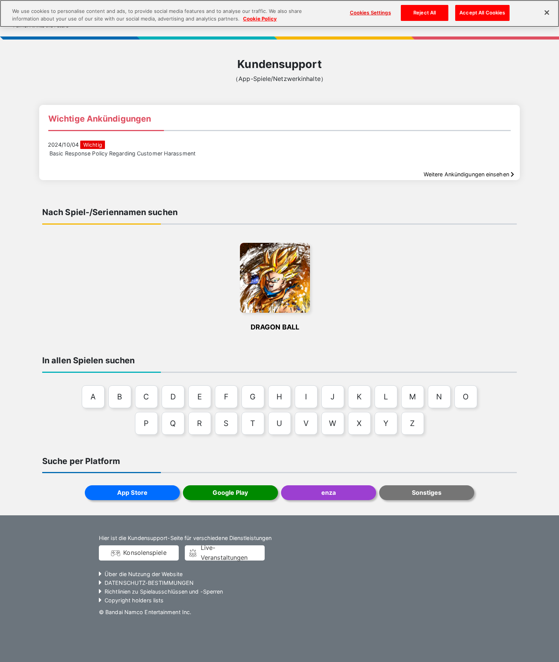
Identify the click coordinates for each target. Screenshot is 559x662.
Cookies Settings (370, 13)
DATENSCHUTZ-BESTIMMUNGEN (149, 583)
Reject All (424, 13)
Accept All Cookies (482, 13)
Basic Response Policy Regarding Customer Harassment (122, 153)
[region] (279, 13)
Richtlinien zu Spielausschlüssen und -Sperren (164, 591)
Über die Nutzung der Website (144, 574)
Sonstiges (427, 492)
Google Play (230, 492)
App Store (132, 492)
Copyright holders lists (134, 600)
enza (328, 492)
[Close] (546, 12)
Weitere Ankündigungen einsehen (467, 174)
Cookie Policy (260, 19)
